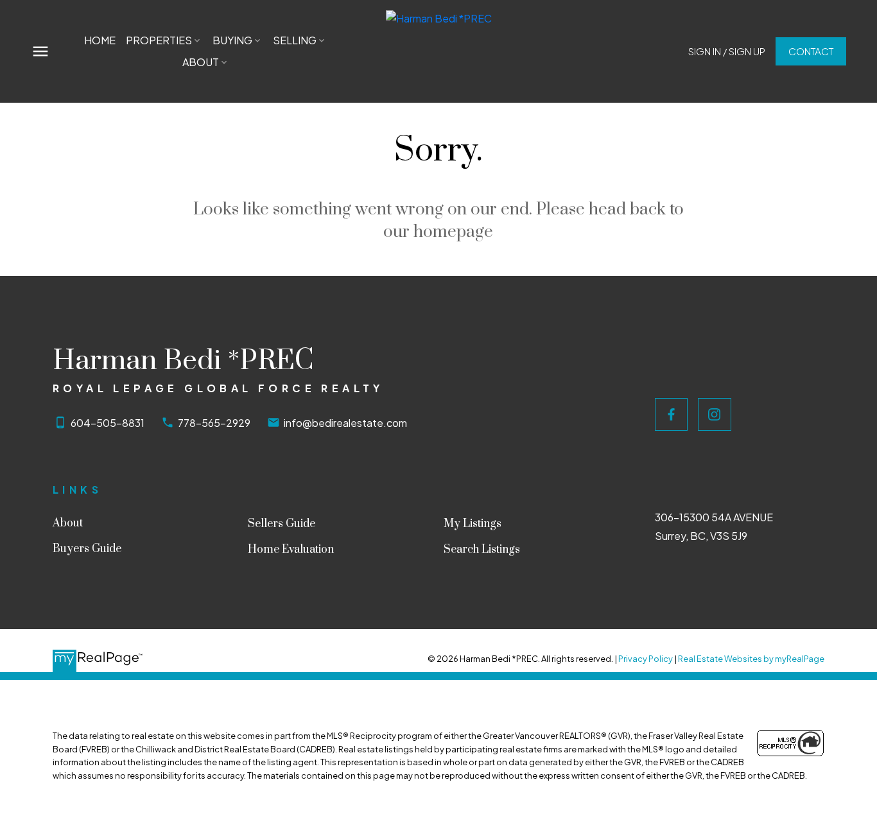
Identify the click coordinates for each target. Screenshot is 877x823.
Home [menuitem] (100, 40)
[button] (726, 51)
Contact (810, 51)
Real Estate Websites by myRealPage (751, 659)
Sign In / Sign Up (726, 51)
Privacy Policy (645, 659)
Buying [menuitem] (232, 40)
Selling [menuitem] (295, 40)
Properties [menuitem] (159, 40)
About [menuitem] (200, 62)
